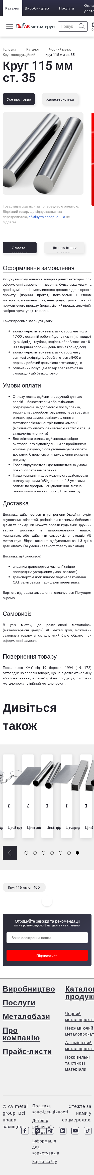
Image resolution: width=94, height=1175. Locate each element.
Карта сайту (44, 1161)
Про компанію (21, 1034)
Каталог (12, 8)
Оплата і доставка (19, 249)
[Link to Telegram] (50, 1130)
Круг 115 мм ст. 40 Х (24, 887)
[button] (10, 853)
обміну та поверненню (47, 216)
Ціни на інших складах (64, 249)
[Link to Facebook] (25, 1130)
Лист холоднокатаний (16, 806)
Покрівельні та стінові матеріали (77, 1063)
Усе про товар (19, 99)
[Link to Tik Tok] (87, 1130)
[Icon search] (82, 26)
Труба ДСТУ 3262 (35, 806)
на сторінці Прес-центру (61, 491)
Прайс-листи (27, 1051)
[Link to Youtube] (75, 1130)
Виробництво (37, 8)
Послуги (66, 8)
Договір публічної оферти (42, 1126)
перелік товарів (37, 672)
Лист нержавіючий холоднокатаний (55, 806)
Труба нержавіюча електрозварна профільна (74, 806)
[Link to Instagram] (37, 1130)
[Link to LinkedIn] (62, 1130)
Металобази (26, 1016)
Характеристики (60, 99)
